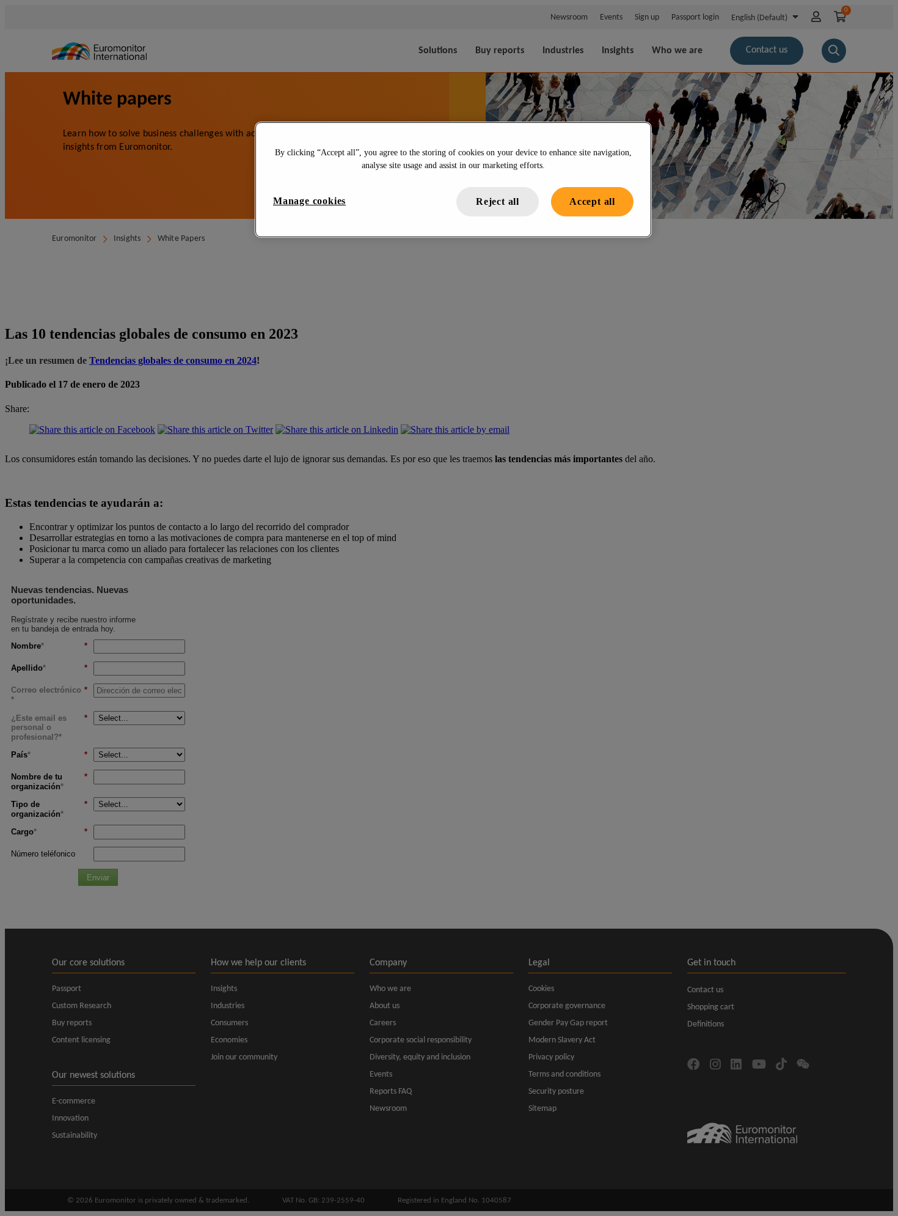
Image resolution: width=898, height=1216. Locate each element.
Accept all (592, 201)
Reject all (497, 201)
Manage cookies (309, 201)
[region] (453, 180)
